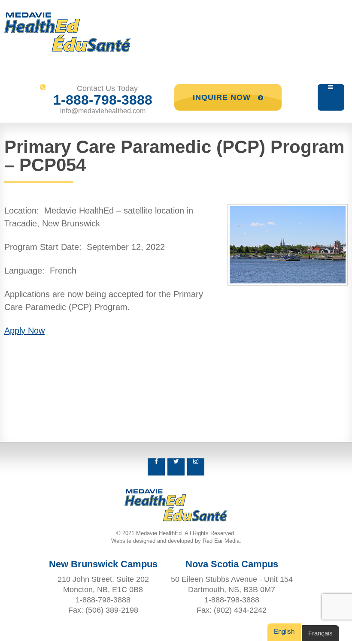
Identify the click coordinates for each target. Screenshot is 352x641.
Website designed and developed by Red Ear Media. (176, 541)
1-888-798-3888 (102, 100)
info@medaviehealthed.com (103, 110)
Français (320, 633)
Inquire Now (223, 97)
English (284, 631)
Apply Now (24, 330)
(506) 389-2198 (111, 610)
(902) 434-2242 (240, 610)
